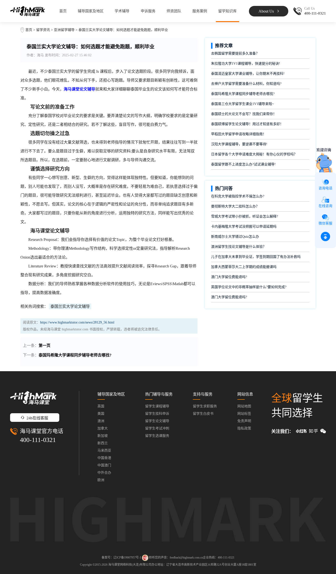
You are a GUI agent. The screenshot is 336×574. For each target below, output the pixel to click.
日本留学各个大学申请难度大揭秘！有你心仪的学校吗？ (254, 154)
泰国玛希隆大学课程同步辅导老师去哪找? (75, 355)
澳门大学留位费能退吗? (229, 277)
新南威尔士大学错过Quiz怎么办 (235, 236)
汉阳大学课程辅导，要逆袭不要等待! (239, 144)
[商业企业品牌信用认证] (145, 558)
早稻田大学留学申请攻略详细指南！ (238, 134)
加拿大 (102, 428)
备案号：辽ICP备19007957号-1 (121, 557)
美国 (100, 413)
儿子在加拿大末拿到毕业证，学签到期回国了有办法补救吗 (256, 257)
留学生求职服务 (205, 406)
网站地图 (244, 406)
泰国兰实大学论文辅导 (70, 306)
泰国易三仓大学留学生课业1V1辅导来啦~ (242, 104)
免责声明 (244, 421)
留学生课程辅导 (157, 406)
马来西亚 (104, 450)
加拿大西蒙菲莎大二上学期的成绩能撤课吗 (243, 267)
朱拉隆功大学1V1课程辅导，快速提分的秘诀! (245, 63)
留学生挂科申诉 (157, 413)
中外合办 (104, 472)
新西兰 (102, 443)
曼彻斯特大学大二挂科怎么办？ (235, 206)
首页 (63, 11)
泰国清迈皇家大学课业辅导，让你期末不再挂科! (248, 73)
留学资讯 (43, 30)
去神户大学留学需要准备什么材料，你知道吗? (246, 84)
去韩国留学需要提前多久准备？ (235, 53)
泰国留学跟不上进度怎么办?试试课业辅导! (243, 164)
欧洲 (100, 480)
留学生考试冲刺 (157, 428)
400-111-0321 (38, 439)
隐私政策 (244, 428)
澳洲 (100, 421)
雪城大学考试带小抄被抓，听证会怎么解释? (244, 216)
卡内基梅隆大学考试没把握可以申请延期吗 (243, 226)
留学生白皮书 (203, 413)
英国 (100, 406)
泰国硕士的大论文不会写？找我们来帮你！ (243, 114)
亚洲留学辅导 (64, 30)
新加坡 (102, 436)
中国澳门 (104, 465)
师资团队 (174, 11)
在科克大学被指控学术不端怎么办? (237, 196)
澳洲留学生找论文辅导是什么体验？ (238, 247)
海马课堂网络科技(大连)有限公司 (130, 564)
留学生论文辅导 (157, 421)
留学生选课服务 (157, 436)
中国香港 (104, 458)
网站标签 (244, 413)
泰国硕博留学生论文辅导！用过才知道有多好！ (247, 124)
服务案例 (199, 11)
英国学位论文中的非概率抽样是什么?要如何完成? (248, 287)
